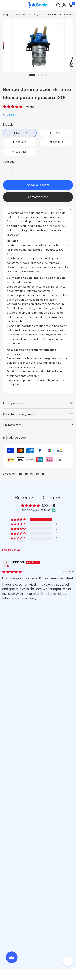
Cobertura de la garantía (19, 414)
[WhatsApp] (37, 474)
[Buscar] (58, 5)
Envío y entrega (13, 403)
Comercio (19, 14)
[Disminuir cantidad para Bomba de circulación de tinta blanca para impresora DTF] (6, 170)
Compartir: (9, 474)
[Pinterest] (31, 474)
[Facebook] (21, 474)
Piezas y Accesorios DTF (42, 14)
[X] (26, 474)
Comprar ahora (38, 197)
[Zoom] (59, 25)
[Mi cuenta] (64, 5)
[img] (12, 572)
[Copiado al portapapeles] (42, 474)
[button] (13, 107)
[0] (70, 5)
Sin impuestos (12, 425)
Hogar (6, 14)
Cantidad (8, 161)
